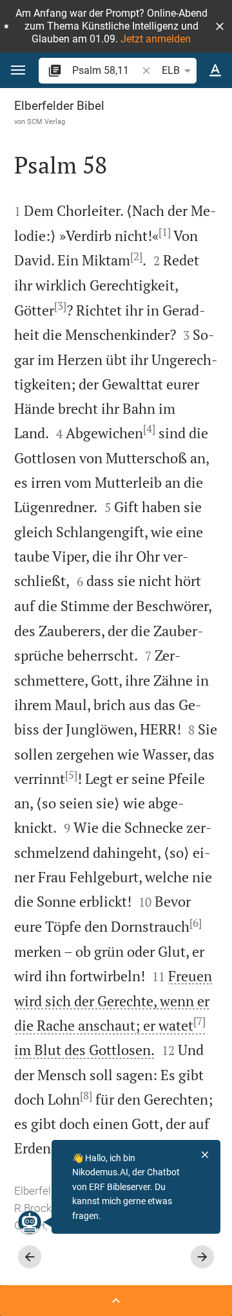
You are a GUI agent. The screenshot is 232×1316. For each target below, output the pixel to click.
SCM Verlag (46, 121)
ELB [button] (171, 70)
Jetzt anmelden (156, 39)
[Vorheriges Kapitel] (29, 1256)
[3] (60, 306)
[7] (199, 1021)
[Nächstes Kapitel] (202, 1256)
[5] (71, 775)
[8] (86, 1096)
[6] (195, 923)
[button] (219, 26)
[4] (149, 429)
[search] (105, 70)
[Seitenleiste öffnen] (116, 1300)
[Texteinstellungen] (215, 71)
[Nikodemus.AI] (29, 1222)
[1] (165, 232)
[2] (136, 256)
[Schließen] (205, 1155)
